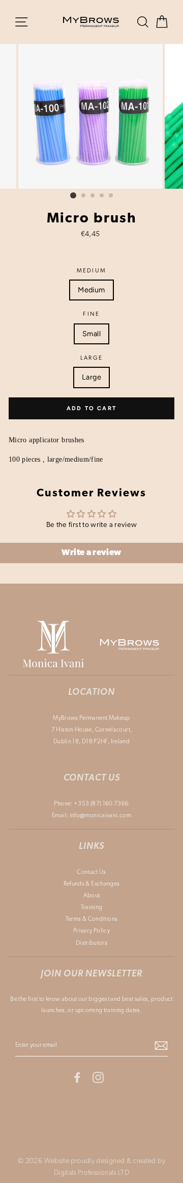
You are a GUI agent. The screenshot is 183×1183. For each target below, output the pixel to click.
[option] (91, 116)
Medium (92, 271)
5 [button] (111, 195)
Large (91, 358)
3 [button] (93, 195)
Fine (91, 314)
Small (91, 333)
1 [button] (73, 195)
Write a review (91, 553)
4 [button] (102, 195)
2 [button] (83, 195)
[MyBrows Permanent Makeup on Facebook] (77, 1078)
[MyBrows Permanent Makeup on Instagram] (98, 1078)
